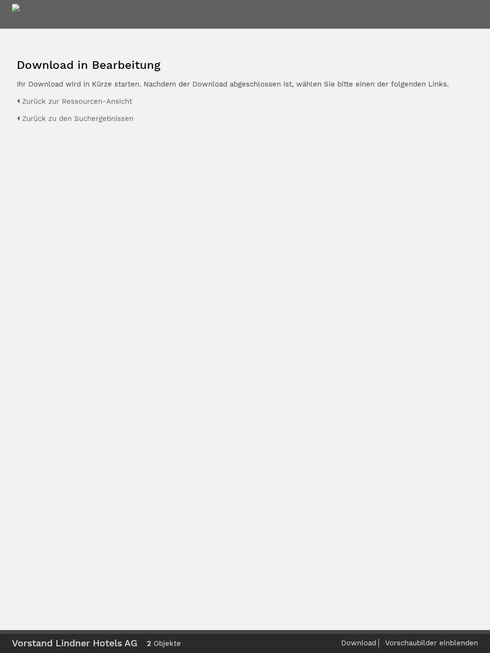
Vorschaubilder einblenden (431, 643)
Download (358, 643)
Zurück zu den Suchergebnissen (77, 118)
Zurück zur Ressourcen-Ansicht (76, 101)
